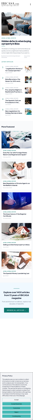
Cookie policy (16, 416)
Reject (16, 412)
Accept (16, 399)
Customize (16, 408)
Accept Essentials (16, 404)
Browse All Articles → (16, 310)
